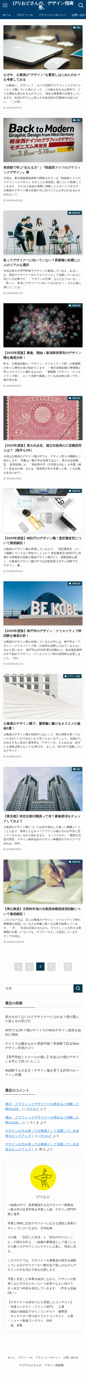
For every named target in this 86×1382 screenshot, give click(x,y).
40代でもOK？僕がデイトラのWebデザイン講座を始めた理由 (43, 1032)
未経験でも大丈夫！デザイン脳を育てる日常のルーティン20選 (42, 1072)
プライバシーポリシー (48, 1357)
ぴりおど (32, 1109)
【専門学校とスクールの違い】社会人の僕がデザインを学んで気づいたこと (42, 1059)
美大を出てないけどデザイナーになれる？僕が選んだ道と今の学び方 (42, 1019)
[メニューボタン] (5, 5)
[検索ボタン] (81, 5)
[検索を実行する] (78, 988)
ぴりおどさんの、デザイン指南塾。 (43, 5)
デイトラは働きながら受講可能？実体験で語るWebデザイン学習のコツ (42, 1046)
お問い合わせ (70, 1357)
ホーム (11, 1357)
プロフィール (25, 1357)
